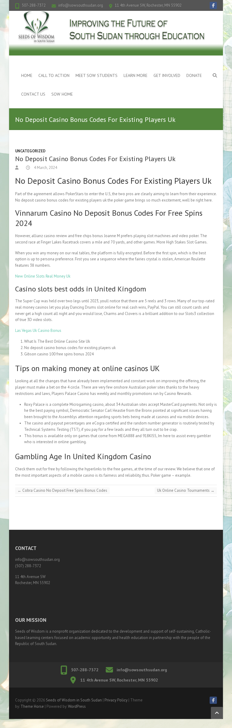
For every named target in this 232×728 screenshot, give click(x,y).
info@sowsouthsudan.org (80, 5)
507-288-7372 (34, 5)
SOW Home (62, 94)
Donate (194, 75)
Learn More (135, 75)
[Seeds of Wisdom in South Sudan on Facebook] (213, 5)
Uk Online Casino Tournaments (185, 490)
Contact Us (33, 94)
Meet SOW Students (97, 75)
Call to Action (53, 75)
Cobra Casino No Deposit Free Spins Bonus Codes (62, 490)
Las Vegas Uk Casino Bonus (38, 330)
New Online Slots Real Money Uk (42, 276)
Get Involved (166, 75)
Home (26, 75)
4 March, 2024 (45, 167)
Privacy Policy (116, 700)
